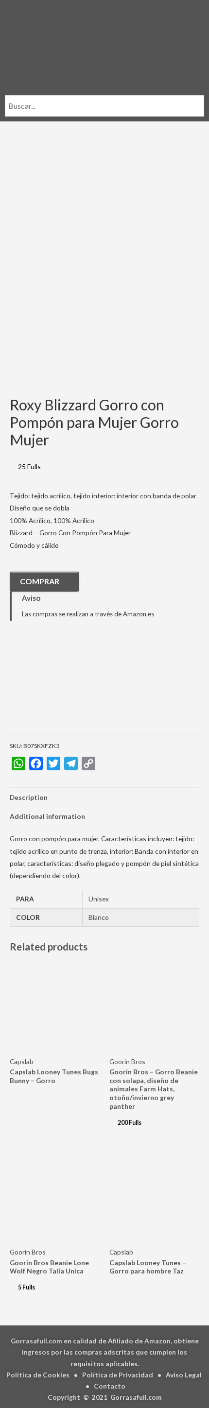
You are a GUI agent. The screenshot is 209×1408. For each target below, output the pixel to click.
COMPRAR (39, 581)
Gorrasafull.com (136, 1397)
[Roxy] (58, 684)
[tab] (104, 797)
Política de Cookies (38, 1375)
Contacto (109, 1386)
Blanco (98, 917)
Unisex (98, 899)
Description (29, 797)
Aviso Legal (184, 1375)
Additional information (47, 816)
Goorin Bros (127, 1061)
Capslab (22, 1061)
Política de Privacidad (117, 1375)
